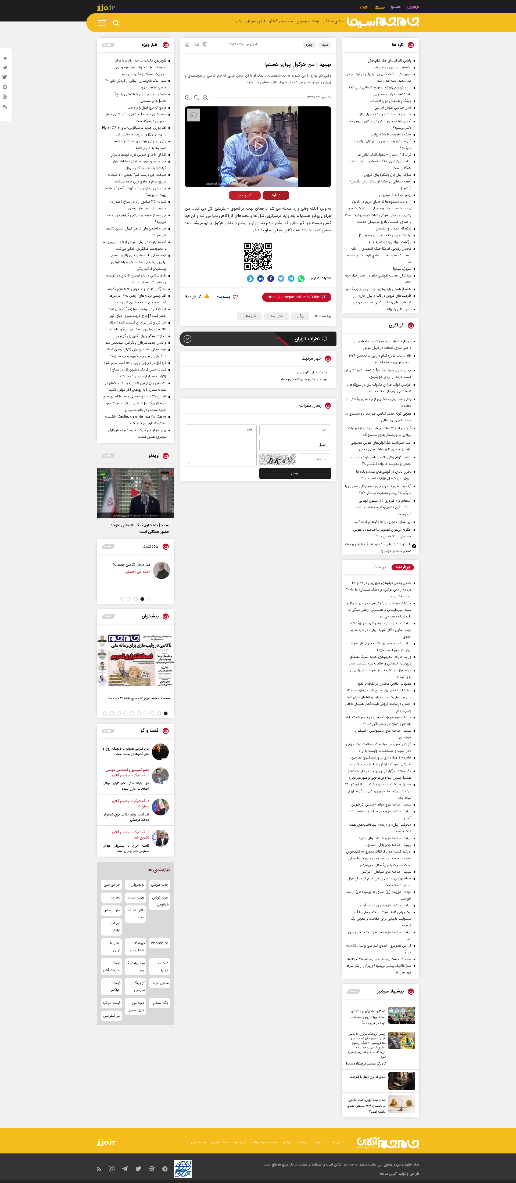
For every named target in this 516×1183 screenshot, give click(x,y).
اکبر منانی (249, 316)
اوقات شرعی (219, 1142)
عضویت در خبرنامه (265, 1142)
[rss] (5, 108)
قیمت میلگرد (111, 1003)
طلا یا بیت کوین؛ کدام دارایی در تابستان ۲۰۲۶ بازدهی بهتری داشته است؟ (366, 1105)
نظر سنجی (198, 1142)
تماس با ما (337, 1142)
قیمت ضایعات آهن (111, 966)
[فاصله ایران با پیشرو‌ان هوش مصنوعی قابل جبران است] (160, 842)
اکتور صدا (276, 316)
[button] (149, 599)
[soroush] (250, 278)
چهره (309, 45)
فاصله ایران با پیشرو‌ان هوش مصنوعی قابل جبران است (126, 848)
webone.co (160, 943)
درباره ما (318, 1142)
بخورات (115, 898)
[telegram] (5, 69)
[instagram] (5, 59)
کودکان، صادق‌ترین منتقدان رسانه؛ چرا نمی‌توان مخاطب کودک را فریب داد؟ (368, 1017)
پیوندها (302, 1142)
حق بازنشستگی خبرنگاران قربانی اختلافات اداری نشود (126, 786)
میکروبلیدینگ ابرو (135, 966)
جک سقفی (161, 1003)
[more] (353, 991)
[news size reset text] (196, 98)
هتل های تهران (114, 946)
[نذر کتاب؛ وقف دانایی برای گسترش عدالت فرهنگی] (160, 811)
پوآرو (300, 316)
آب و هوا (240, 1142)
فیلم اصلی (266, 206)
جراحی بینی (112, 885)
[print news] (187, 45)
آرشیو (287, 1142)
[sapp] (5, 98)
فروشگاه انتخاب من (137, 946)
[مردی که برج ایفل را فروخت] (400, 1081)
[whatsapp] (301, 278)
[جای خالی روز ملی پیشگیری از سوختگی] (120, 570)
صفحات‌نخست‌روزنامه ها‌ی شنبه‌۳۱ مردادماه (139, 698)
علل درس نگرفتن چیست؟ (168, 564)
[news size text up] (188, 98)
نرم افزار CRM (115, 926)
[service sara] (395, 8)
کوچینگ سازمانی (138, 986)
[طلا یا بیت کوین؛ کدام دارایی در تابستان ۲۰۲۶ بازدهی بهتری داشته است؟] (400, 1105)
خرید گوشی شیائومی (160, 901)
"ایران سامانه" (387, 1174)
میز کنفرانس (111, 1016)
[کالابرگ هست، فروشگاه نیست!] (400, 1049)
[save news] (205, 45)
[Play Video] (258, 146)
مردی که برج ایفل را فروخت (368, 1077)
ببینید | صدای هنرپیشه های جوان (303, 379)
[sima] (383, 22)
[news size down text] (205, 98)
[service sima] (380, 8)
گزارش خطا (193, 297)
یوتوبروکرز (137, 885)
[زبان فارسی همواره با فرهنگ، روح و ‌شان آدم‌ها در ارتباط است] (160, 751)
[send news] (196, 45)
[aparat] (5, 88)
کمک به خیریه (163, 966)
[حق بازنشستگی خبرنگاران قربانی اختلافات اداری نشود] (160, 779)
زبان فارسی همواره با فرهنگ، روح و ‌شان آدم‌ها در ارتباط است (126, 751)
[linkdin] (260, 278)
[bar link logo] (106, 8)
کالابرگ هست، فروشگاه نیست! (366, 1063)
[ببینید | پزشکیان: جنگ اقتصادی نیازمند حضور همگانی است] (135, 493)
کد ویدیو (245, 195)
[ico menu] (103, 23)
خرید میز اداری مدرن (136, 1006)
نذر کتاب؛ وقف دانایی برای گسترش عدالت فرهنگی (126, 817)
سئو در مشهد (111, 911)
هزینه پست (136, 898)
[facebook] (270, 278)
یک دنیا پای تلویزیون (312, 372)
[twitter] (5, 79)
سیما (324, 45)
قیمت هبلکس (114, 986)
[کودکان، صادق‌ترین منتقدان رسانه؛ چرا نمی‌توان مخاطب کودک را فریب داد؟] (400, 1016)
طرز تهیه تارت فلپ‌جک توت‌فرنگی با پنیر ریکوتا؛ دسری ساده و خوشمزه (378, 547)
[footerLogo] (388, 1142)
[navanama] (413, 8)
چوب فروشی (160, 885)
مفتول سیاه (161, 983)
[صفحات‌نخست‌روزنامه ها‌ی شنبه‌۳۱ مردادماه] (135, 660)
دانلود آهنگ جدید (136, 914)
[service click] (364, 8)
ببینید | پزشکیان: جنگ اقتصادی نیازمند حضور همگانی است (139, 528)
